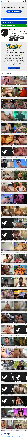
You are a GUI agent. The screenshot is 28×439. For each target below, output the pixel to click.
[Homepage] (5, 1)
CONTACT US (22, 438)
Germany (17, 347)
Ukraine (17, 430)
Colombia (4, 181)
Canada (17, 382)
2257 (17, 438)
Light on (26, 1)
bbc (17, 37)
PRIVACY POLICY (18, 436)
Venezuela (4, 133)
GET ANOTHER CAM (14, 11)
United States (18, 109)
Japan (3, 169)
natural (16, 39)
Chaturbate (12, 37)
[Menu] (23, 1)
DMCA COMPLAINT (10, 436)
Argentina (4, 121)
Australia (17, 335)
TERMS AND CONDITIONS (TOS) (9, 438)
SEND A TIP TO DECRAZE (9, 25)
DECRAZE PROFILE (8, 19)
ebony (11, 39)
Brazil (17, 216)
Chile (3, 299)
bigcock (22, 37)
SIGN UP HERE (14, 68)
